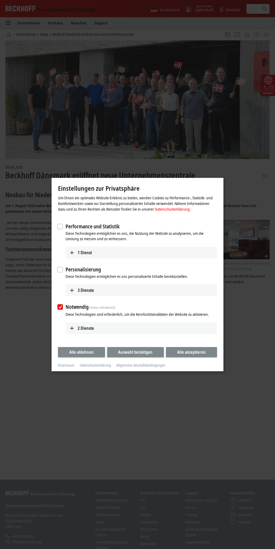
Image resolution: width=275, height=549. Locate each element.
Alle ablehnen (81, 352)
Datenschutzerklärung (95, 365)
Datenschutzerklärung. (173, 209)
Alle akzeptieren (191, 352)
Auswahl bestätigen (135, 352)
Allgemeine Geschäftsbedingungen (140, 365)
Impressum (66, 365)
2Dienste (86, 328)
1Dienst (85, 253)
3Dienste (86, 290)
